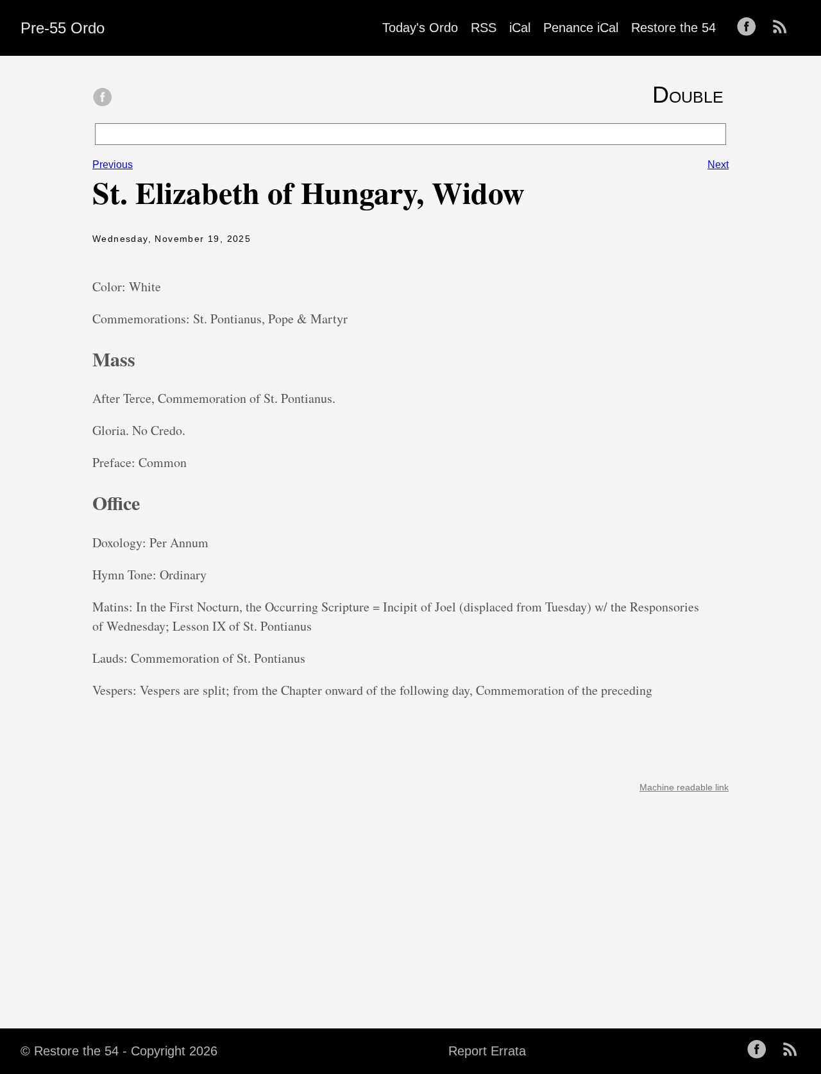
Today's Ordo (420, 28)
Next (718, 164)
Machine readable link (684, 787)
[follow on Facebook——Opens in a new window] (750, 27)
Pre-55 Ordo (63, 28)
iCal (519, 28)
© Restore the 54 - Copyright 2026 (119, 1051)
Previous (112, 164)
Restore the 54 (673, 28)
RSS (483, 28)
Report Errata (487, 1051)
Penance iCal (580, 28)
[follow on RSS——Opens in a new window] (784, 27)
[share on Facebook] (102, 98)
